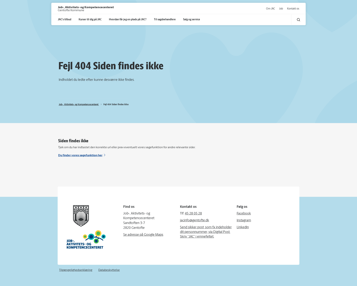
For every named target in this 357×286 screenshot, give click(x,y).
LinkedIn (243, 227)
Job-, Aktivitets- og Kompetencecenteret (79, 105)
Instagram (244, 220)
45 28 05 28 (193, 213)
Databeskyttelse (109, 270)
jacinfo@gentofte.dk (194, 220)
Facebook (244, 213)
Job (281, 8)
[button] (298, 19)
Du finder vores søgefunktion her (80, 155)
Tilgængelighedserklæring (75, 270)
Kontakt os (293, 8)
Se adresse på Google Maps (143, 235)
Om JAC (270, 8)
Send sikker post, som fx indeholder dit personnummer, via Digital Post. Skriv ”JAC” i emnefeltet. (206, 232)
